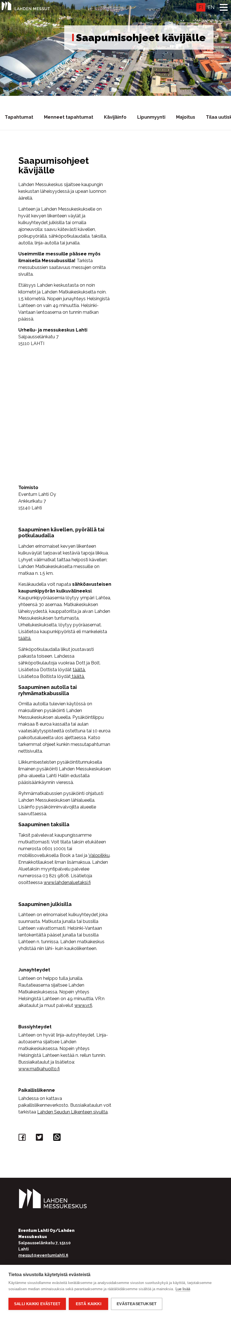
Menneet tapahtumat (68, 117)
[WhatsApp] (57, 1138)
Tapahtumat (19, 117)
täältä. (24, 638)
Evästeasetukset (137, 1304)
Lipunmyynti (151, 117)
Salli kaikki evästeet (37, 1304)
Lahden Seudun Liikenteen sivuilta (72, 1112)
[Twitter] (40, 1138)
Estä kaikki (88, 1304)
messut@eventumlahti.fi (43, 1255)
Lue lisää (183, 1289)
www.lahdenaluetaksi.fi (67, 882)
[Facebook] (22, 1138)
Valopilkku (99, 855)
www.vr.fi (83, 1005)
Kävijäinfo (115, 117)
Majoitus (185, 117)
